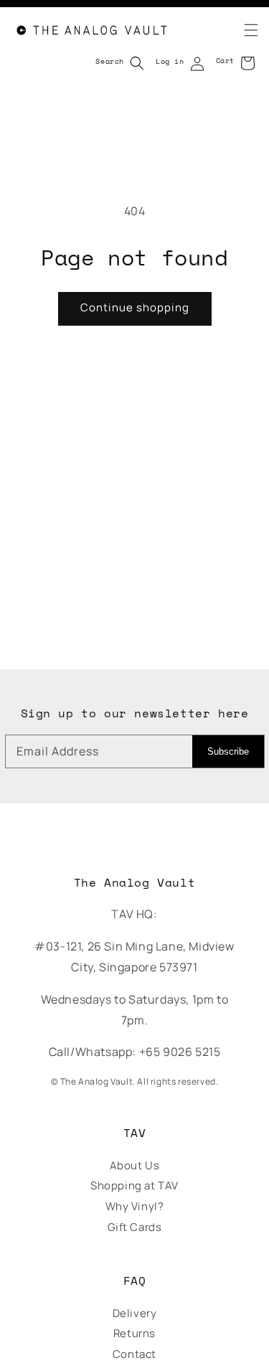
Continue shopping (134, 307)
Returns (134, 1333)
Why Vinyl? (134, 1206)
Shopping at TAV (134, 1185)
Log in (170, 61)
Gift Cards (135, 1227)
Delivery (135, 1313)
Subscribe (228, 751)
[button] (242, 30)
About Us (135, 1165)
